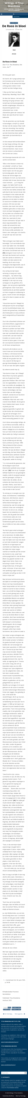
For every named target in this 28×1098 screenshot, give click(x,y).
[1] (10, 66)
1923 (10, 1007)
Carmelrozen (14, 22)
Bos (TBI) (19, 29)
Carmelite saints (17, 1007)
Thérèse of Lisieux (17, 1009)
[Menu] (1, 14)
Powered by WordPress (8, 1096)
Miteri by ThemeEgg (20, 1096)
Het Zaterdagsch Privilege (8, 1014)
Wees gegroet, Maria (20, 1014)
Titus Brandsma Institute (12, 1087)
